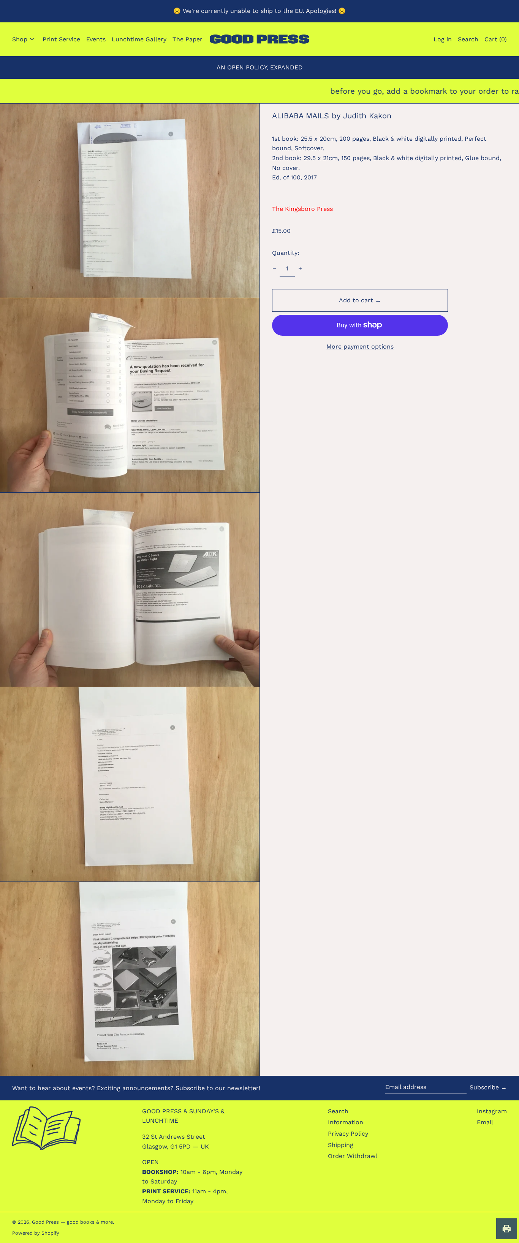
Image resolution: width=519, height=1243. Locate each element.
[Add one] (300, 268)
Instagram (492, 1111)
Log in (443, 39)
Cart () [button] (495, 39)
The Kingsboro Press (302, 208)
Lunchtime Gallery (139, 39)
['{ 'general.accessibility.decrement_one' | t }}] (274, 268)
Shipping (340, 1145)
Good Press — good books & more (72, 1222)
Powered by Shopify (35, 1233)
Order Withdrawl (352, 1156)
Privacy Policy (348, 1133)
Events (96, 39)
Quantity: (285, 252)
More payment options (360, 346)
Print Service (61, 39)
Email (485, 1122)
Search (338, 1111)
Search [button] (468, 39)
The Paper (187, 39)
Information (345, 1122)
